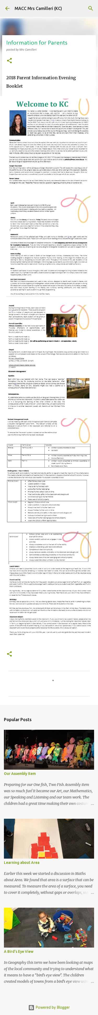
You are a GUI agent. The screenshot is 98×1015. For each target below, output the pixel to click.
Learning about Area (21, 862)
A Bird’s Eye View (18, 951)
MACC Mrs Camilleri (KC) (38, 8)
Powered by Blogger (52, 1008)
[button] (9, 61)
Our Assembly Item (20, 773)
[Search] (91, 8)
